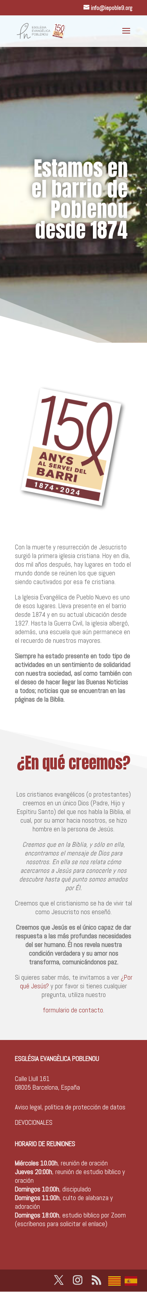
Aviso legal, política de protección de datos (70, 1107)
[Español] (133, 1280)
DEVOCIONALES (34, 1122)
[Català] (116, 1280)
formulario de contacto (73, 1010)
